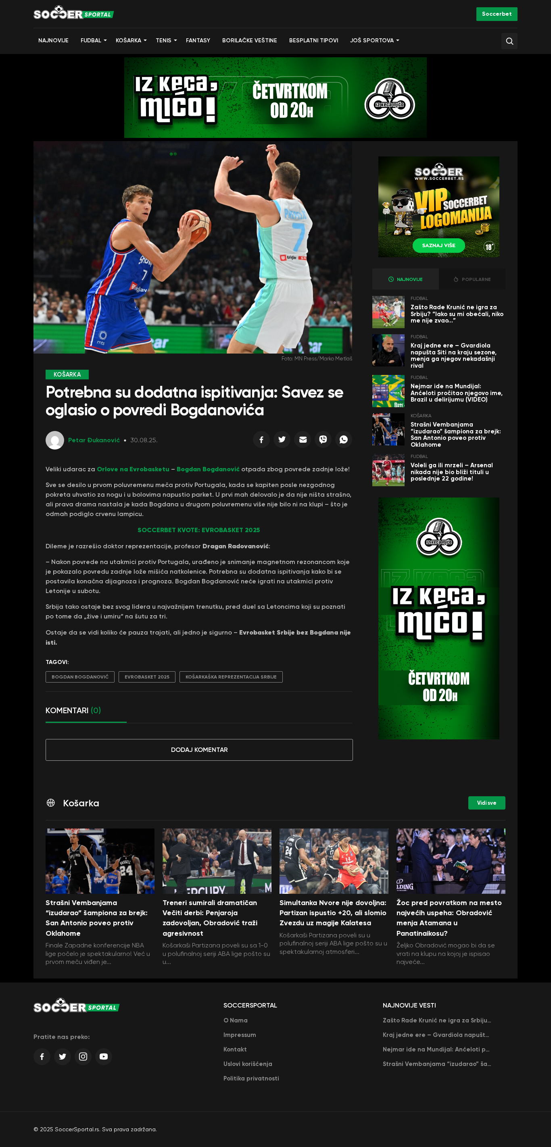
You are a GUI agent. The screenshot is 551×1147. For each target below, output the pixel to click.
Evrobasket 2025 (147, 677)
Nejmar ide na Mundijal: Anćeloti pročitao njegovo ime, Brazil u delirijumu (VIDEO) (457, 393)
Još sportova (372, 40)
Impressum (239, 1035)
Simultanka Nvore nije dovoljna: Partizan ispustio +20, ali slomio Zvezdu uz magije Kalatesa (333, 912)
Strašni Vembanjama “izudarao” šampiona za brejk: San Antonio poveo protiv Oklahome (456, 434)
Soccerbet (497, 13)
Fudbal (91, 40)
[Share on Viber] (323, 441)
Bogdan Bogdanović (208, 469)
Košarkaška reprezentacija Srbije (231, 677)
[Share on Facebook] (261, 441)
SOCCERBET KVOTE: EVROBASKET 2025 (199, 530)
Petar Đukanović (94, 440)
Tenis (163, 40)
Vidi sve (487, 803)
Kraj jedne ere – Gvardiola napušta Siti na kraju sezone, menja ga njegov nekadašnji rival (454, 355)
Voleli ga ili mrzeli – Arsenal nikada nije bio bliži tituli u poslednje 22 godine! (452, 472)
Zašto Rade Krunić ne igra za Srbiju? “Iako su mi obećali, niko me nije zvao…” (457, 314)
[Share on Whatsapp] (343, 441)
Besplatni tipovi (313, 40)
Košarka (128, 40)
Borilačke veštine (249, 40)
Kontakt (235, 1049)
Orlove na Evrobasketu (133, 469)
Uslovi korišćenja (247, 1064)
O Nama (235, 1020)
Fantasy (198, 40)
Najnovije (53, 40)
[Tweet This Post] (281, 441)
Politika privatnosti (251, 1078)
